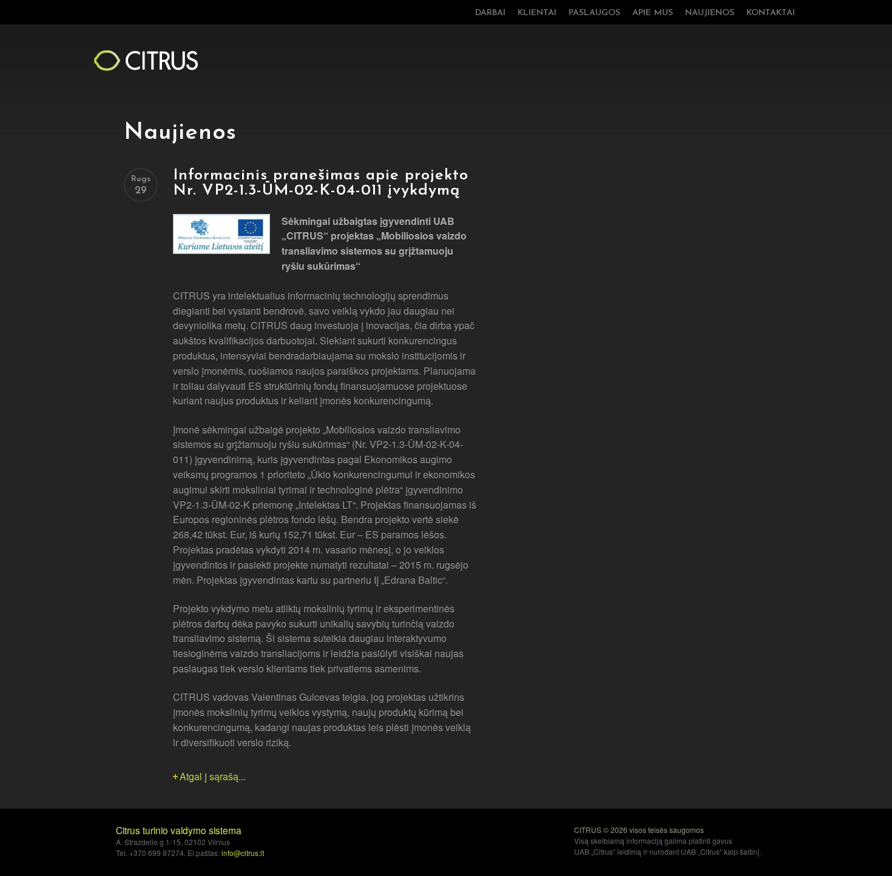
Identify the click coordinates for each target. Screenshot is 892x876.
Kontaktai (770, 13)
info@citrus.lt (242, 853)
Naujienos (709, 13)
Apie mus (652, 13)
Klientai (537, 13)
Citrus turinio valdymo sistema (179, 830)
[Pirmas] (145, 60)
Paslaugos (594, 13)
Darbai (490, 13)
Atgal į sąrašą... (213, 776)
